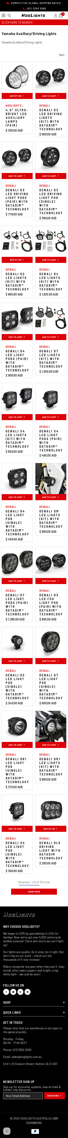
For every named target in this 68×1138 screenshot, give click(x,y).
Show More (34, 891)
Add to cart (49, 96)
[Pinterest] (20, 992)
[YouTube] (28, 992)
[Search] (9, 16)
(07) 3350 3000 (36, 8)
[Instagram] (13, 992)
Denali (44, 105)
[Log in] (55, 15)
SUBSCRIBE (53, 1095)
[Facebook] (6, 992)
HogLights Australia (14, 107)
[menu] (3, 15)
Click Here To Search (17, 22)
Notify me (16, 96)
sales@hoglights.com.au (27, 1057)
